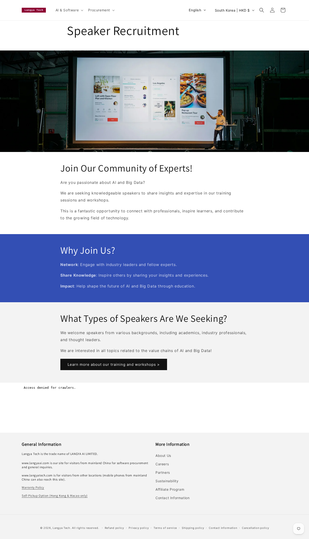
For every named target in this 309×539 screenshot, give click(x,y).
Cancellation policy (255, 528)
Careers (162, 464)
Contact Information (172, 498)
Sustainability (166, 481)
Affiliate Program (169, 489)
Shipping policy (193, 528)
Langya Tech (61, 528)
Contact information (223, 528)
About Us (163, 455)
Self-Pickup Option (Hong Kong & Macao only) (55, 496)
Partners (162, 472)
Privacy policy (139, 528)
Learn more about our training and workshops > (114, 364)
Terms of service (165, 528)
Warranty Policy (33, 487)
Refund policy (114, 528)
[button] (69, 10)
